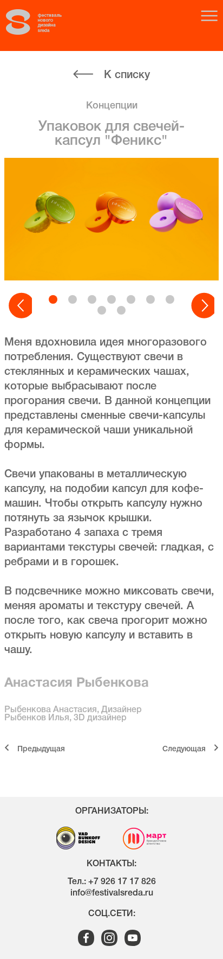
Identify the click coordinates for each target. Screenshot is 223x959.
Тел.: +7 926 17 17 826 (112, 882)
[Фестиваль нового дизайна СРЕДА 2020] (43, 22)
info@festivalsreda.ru (111, 893)
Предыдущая (41, 749)
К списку (127, 75)
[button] (20, 305)
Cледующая (184, 749)
